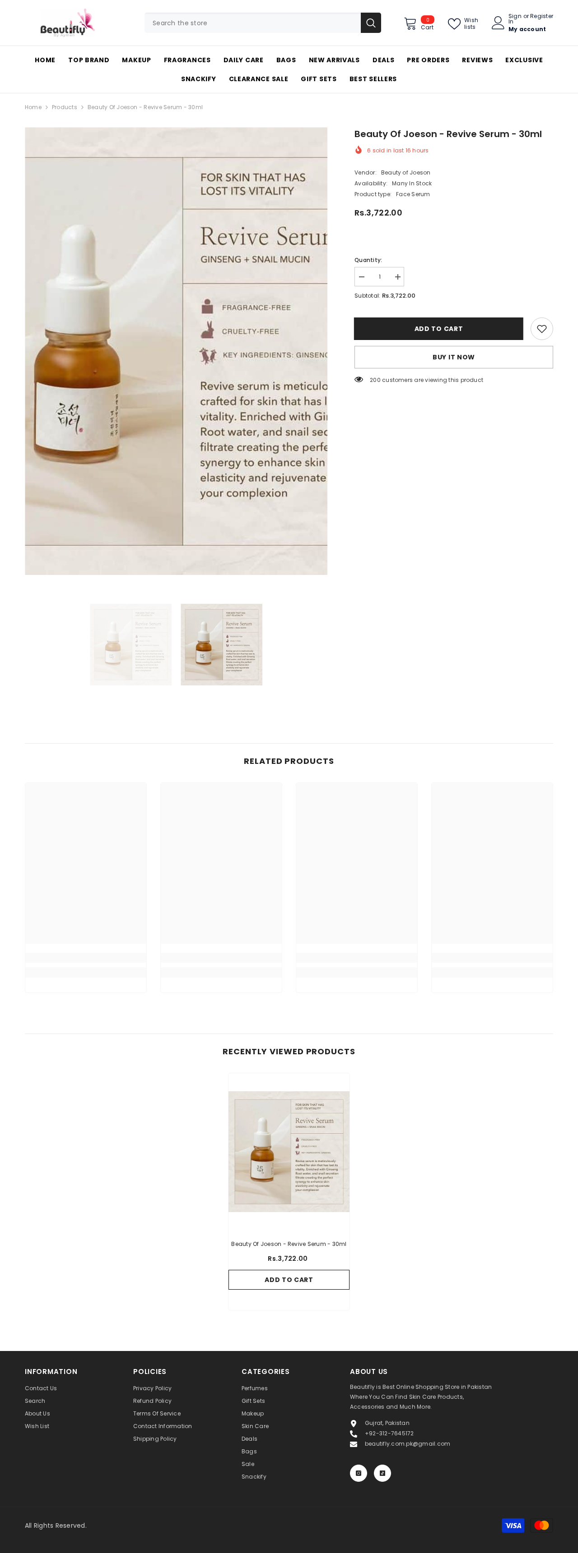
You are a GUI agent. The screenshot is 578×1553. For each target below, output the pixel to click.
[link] (542, 328)
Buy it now (454, 357)
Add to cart (439, 328)
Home (33, 107)
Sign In (515, 19)
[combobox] (252, 23)
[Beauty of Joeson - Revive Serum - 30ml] (289, 1151)
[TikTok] (382, 1473)
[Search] (262, 23)
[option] (176, 351)
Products (64, 107)
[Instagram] (358, 1473)
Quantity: (368, 260)
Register (541, 17)
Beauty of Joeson (406, 172)
